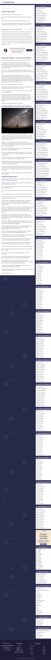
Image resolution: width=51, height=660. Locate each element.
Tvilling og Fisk (39, 484)
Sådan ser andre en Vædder (42, 59)
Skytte (44, 652)
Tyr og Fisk (38, 264)
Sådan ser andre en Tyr (41, 233)
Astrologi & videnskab (40, 600)
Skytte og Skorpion (40, 247)
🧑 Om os (19, 645)
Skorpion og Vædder (40, 381)
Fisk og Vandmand (40, 462)
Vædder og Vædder (40, 356)
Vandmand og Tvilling (40, 402)
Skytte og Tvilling (39, 255)
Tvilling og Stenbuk (40, 488)
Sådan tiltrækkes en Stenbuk (42, 152)
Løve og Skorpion (39, 296)
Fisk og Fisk (38, 460)
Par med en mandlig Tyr (41, 226)
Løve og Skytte (39, 294)
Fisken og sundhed (40, 127)
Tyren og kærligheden (40, 231)
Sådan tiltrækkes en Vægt (41, 36)
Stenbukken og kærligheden (41, 154)
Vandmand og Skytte (40, 392)
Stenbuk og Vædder (40, 527)
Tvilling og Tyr (39, 501)
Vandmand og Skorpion (41, 393)
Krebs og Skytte (39, 440)
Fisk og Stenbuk (39, 463)
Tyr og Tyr (38, 281)
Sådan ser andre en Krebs (41, 194)
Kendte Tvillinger (39, 68)
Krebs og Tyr (38, 452)
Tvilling (31, 652)
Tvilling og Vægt (39, 493)
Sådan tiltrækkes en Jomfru (41, 113)
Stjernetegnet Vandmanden (41, 163)
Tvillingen (40, 553)
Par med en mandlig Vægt (41, 33)
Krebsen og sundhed (40, 185)
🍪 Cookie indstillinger (19, 652)
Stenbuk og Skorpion (40, 515)
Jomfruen (39, 558)
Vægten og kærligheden (41, 38)
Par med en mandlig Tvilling (41, 71)
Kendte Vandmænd (40, 164)
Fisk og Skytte (39, 465)
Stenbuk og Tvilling (40, 524)
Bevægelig (38, 595)
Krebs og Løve (39, 447)
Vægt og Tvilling (39, 329)
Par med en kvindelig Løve (41, 15)
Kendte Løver (39, 10)
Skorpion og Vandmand (41, 364)
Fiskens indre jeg (39, 138)
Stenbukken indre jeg (40, 157)
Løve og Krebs (39, 302)
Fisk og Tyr (38, 477)
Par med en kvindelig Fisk (41, 131)
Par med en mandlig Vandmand (42, 168)
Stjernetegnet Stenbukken (41, 143)
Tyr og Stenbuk (39, 268)
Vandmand (31, 645)
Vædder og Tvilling (40, 353)
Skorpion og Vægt (39, 371)
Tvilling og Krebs (39, 498)
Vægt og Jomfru (39, 324)
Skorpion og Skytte (40, 367)
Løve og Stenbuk (39, 292)
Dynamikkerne (39, 597)
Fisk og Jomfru (39, 470)
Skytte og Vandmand (40, 242)
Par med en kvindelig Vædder (42, 54)
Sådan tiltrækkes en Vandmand (42, 171)
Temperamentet (39, 612)
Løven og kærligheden (40, 18)
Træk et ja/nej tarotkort (40, 579)
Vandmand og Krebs (40, 400)
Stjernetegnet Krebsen (40, 182)
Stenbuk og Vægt (39, 517)
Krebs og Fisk (39, 435)
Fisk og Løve (38, 472)
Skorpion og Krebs (40, 376)
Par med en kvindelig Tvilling (42, 73)
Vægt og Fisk (38, 313)
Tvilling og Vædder (40, 503)
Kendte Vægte (39, 29)
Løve (44, 645)
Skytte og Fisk (39, 240)
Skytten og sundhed (40, 205)
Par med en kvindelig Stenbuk (42, 150)
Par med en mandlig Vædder (42, 52)
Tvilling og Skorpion (40, 491)
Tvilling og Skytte (39, 489)
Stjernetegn (38, 610)
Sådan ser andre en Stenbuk (42, 155)
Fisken (39, 568)
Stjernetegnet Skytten (40, 201)
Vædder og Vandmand (40, 339)
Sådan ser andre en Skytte (41, 213)
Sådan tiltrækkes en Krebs (41, 191)
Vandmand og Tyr (39, 404)
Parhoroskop (38, 637)
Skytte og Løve (39, 252)
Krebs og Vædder (39, 454)
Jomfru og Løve (39, 423)
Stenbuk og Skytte (40, 514)
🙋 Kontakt (19, 647)
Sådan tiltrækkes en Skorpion (42, 94)
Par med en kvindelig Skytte (41, 208)
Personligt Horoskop (40, 632)
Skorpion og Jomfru (40, 372)
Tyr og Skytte (38, 270)
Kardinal (37, 603)
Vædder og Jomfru (40, 348)
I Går (26, 29)
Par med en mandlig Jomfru (41, 110)
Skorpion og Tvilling (40, 377)
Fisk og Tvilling (39, 475)
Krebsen (39, 554)
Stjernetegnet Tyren (40, 221)
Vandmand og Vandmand (41, 388)
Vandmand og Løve (40, 398)
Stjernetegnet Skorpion (40, 85)
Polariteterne (38, 605)
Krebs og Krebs (39, 449)
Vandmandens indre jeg (41, 176)
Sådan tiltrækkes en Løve (41, 17)
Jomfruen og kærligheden (41, 115)
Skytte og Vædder (39, 259)
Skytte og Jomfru (39, 250)
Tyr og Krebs (38, 278)
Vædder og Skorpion (40, 345)
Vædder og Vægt (39, 346)
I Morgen (30, 29)
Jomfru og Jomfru (39, 421)
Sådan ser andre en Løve (41, 20)
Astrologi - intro (39, 588)
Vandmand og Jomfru (40, 397)
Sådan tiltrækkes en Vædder (42, 55)
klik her (10, 273)
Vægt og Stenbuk (39, 317)
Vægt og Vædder (39, 332)
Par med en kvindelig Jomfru (42, 112)
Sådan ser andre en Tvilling (41, 78)
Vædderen (40, 549)
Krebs (32, 653)
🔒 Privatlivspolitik (19, 650)
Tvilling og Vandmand (40, 486)
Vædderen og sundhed (40, 50)
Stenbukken (40, 565)
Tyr (31, 650)
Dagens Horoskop (39, 619)
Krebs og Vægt (39, 444)
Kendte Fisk (38, 126)
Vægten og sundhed (40, 31)
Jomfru (44, 647)
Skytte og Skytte (39, 245)
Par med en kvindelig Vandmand (42, 170)
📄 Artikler (19, 649)
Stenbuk (44, 653)
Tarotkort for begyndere (41, 574)
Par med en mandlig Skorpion (42, 90)
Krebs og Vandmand (40, 437)
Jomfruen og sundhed (40, 108)
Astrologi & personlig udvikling (42, 590)
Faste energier (39, 602)
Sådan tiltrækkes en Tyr (41, 229)
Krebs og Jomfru (39, 446)
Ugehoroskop (39, 621)
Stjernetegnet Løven (40, 8)
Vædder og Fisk (39, 338)
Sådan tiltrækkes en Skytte (41, 210)
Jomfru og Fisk (39, 411)
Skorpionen (40, 561)
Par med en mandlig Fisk (41, 129)
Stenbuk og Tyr (39, 526)
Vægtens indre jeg (40, 41)
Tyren (39, 551)
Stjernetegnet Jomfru (40, 105)
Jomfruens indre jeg (40, 118)
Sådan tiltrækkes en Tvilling (41, 75)
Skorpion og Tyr (39, 379)
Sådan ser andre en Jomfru (41, 117)
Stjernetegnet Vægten (40, 27)
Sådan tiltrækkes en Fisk (41, 133)
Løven (39, 556)
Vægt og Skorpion (39, 320)
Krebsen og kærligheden (41, 192)
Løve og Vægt (39, 297)
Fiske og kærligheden (40, 134)
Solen (37, 607)
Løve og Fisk (38, 289)
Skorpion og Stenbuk (40, 366)
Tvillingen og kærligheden (41, 76)
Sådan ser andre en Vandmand (42, 175)
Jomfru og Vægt (39, 419)
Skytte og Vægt (39, 249)
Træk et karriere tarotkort (41, 582)
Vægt (44, 649)
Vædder (31, 649)
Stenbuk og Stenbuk (40, 512)
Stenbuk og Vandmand (40, 510)
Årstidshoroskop (39, 635)
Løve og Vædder (39, 308)
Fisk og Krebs (39, 473)
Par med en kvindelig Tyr (41, 228)
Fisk (31, 647)
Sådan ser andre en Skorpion (42, 97)
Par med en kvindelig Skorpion (42, 92)
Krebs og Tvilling (39, 451)
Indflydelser (38, 593)
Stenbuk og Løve (39, 521)
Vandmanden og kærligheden (42, 173)
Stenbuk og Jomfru (40, 519)
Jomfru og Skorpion (40, 418)
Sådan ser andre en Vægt (41, 39)
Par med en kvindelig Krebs (41, 189)
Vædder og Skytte (39, 343)
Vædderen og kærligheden (41, 57)
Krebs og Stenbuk (39, 439)
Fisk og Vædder (39, 479)
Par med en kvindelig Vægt (41, 34)
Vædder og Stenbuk (40, 341)
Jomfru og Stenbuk (40, 414)
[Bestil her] (43, 537)
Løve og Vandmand (40, 291)
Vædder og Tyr (39, 355)
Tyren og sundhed (39, 224)
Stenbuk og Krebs (39, 522)
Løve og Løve (39, 301)
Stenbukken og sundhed (41, 147)
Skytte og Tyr (38, 257)
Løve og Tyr (38, 306)
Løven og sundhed (40, 11)
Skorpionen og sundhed (41, 89)
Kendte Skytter (39, 203)
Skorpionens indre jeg (40, 99)
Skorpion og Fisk (39, 362)
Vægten (39, 560)
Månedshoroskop (39, 623)
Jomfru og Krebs (39, 425)
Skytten (39, 563)
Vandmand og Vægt (40, 395)
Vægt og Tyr (38, 330)
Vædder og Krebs (39, 351)
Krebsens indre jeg (40, 196)
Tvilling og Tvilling (39, 500)
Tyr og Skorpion (39, 271)
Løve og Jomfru (39, 299)
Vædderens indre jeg (40, 60)
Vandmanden (40, 566)
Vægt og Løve (39, 325)
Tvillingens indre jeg (40, 80)
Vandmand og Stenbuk (40, 390)
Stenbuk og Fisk (39, 509)
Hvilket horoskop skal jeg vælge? (42, 630)
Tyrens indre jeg (39, 234)
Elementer (38, 598)
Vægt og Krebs (39, 327)
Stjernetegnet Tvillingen (41, 66)
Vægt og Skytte (39, 318)
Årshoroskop (38, 624)
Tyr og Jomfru (39, 275)
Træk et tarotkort (39, 577)
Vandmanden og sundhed (41, 166)
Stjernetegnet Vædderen (41, 47)
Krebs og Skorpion (40, 442)
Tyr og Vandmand (39, 266)
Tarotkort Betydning (40, 576)
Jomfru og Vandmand (40, 413)
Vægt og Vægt (39, 322)
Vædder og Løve (39, 350)
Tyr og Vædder (39, 283)
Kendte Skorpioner (40, 87)
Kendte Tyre (38, 222)
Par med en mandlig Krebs (41, 187)
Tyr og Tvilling (39, 280)
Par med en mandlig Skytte (41, 206)
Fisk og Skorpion (39, 467)
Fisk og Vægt (38, 468)
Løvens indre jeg (39, 22)
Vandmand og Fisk (40, 387)
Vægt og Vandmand (40, 315)
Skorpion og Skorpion (40, 369)
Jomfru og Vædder (40, 430)
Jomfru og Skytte (39, 416)
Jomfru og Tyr (39, 428)
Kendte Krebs (39, 184)
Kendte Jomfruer (39, 106)
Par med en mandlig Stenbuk (42, 149)
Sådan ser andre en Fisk (41, 136)
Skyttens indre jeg (39, 215)
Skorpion (44, 650)
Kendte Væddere (39, 48)
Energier (37, 591)
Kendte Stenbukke (40, 145)
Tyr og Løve (38, 276)
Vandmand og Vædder (40, 405)
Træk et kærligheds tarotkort (42, 581)
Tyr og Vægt (38, 273)
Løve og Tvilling (39, 304)
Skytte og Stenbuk (40, 243)
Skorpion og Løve (39, 374)
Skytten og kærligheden (41, 212)
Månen (37, 608)
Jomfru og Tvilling (39, 426)
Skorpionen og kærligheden (41, 96)
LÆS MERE (29, 50)
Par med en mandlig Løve (41, 13)
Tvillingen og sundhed (40, 69)
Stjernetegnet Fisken (40, 124)
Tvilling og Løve (39, 496)
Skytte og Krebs (39, 254)
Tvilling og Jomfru (39, 494)
